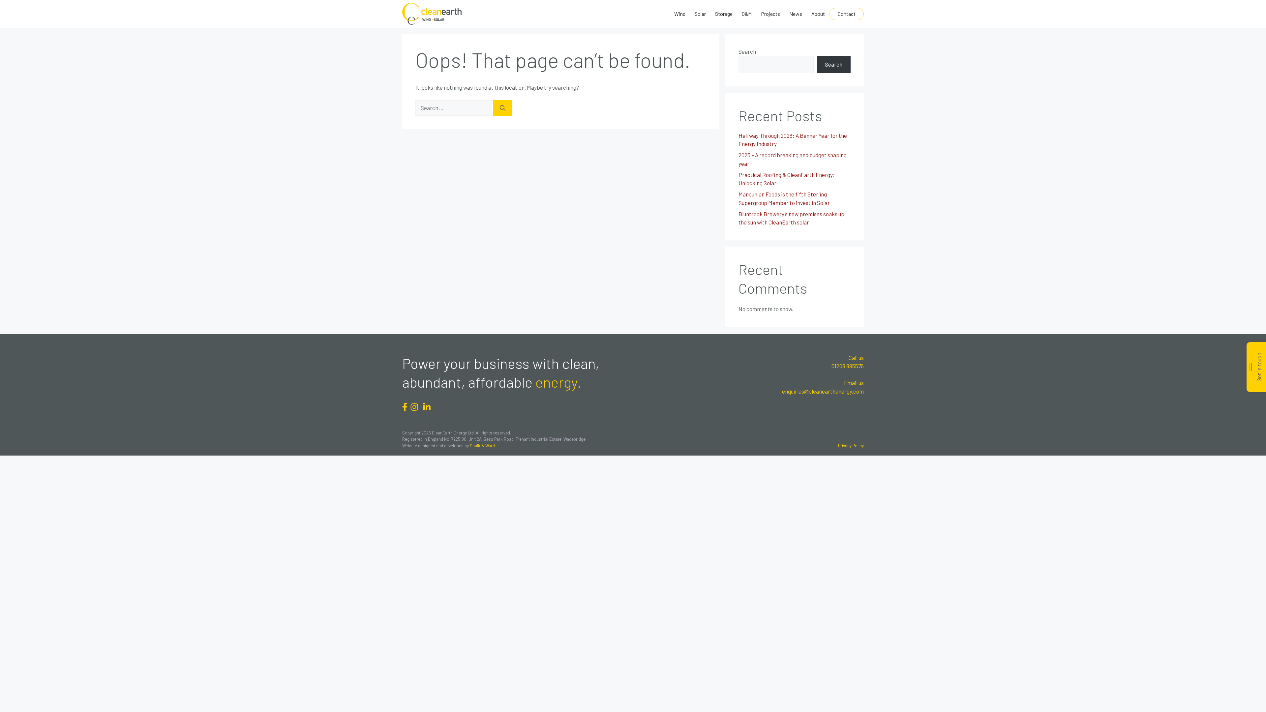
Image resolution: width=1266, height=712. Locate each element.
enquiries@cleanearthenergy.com (823, 391)
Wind (679, 14)
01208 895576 (847, 366)
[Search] (502, 108)
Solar (700, 14)
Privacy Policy (851, 445)
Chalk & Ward (482, 445)
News (795, 14)
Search (747, 51)
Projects (770, 14)
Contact (847, 14)
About (818, 14)
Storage (724, 14)
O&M (747, 14)
